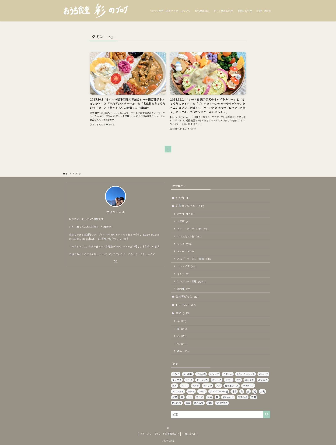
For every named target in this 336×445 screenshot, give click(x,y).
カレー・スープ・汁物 (192, 229)
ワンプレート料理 (191, 281)
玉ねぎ (199, 397)
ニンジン (249, 380)
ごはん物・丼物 (189, 236)
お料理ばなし (187, 296)
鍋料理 (184, 288)
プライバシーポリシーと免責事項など (159, 434)
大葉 (174, 397)
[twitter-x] (115, 262)
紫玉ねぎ (242, 397)
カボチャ (227, 374)
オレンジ (214, 374)
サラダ (184, 244)
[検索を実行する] (266, 414)
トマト (228, 380)
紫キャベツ (228, 397)
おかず (185, 214)
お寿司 (183, 221)
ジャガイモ (202, 380)
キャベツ (263, 374)
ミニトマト (178, 391)
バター (184, 385)
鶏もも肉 (198, 403)
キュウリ (176, 380)
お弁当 (183, 198)
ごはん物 (201, 374)
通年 (183, 351)
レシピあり (186, 305)
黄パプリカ (221, 403)
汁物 (189, 397)
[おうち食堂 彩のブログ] (96, 11)
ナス (238, 380)
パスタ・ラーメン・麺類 (194, 259)
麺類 (210, 403)
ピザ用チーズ (231, 385)
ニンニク (262, 380)
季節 (183, 313)
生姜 (209, 397)
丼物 (234, 391)
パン (218, 385)
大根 (262, 391)
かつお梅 (187, 374)
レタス (191, 391)
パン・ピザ (187, 266)
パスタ (195, 385)
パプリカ (207, 385)
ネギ (174, 385)
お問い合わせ (189, 434)
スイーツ (185, 251)
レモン (202, 391)
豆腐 (253, 397)
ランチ (183, 274)
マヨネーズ (248, 385)
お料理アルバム (190, 206)
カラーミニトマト (245, 374)
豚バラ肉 (176, 403)
